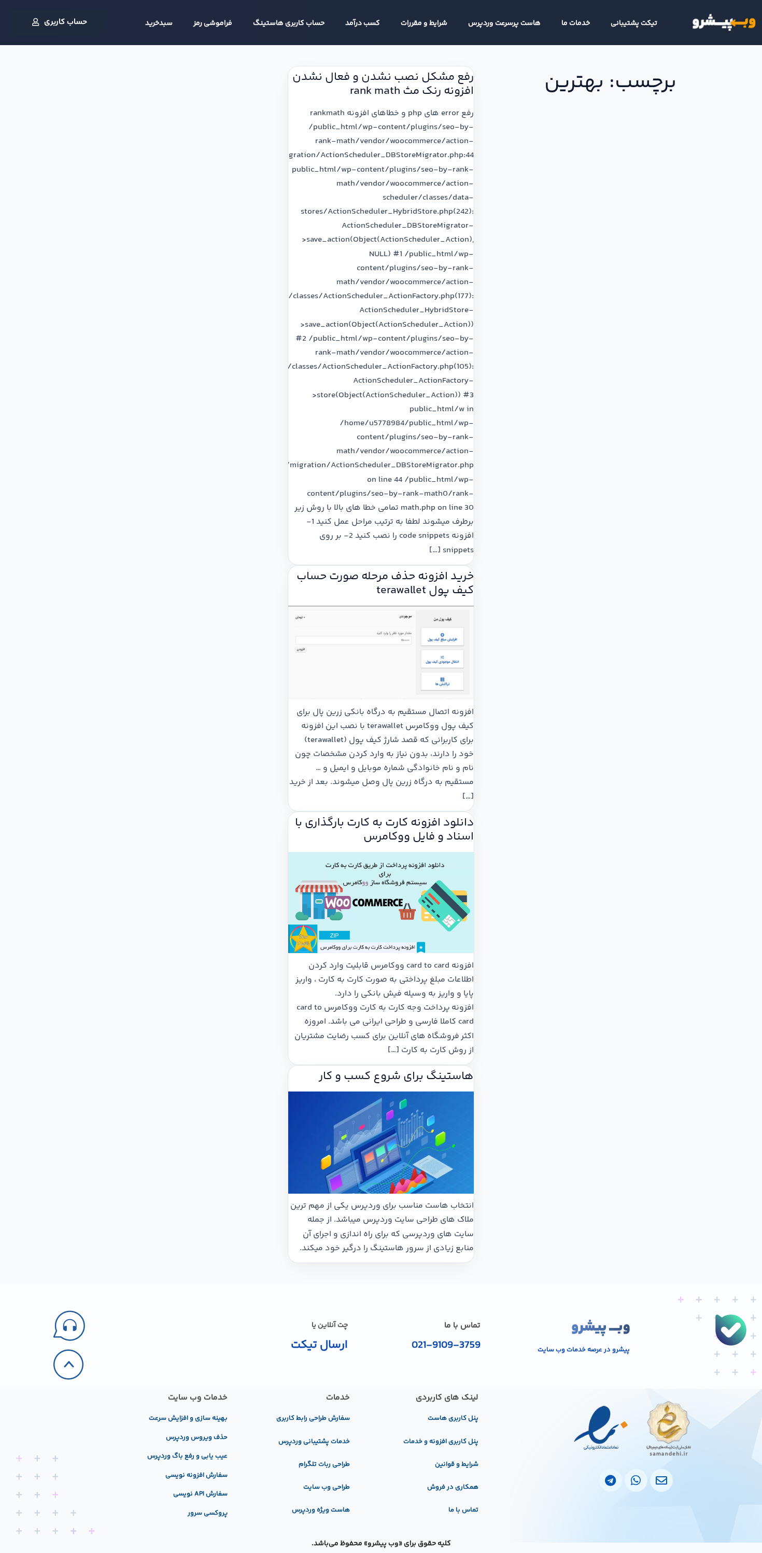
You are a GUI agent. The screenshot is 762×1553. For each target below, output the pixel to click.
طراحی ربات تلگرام (324, 1464)
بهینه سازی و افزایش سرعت (188, 1418)
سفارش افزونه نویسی (196, 1475)
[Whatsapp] (636, 1480)
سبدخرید (159, 23)
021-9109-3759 (446, 1345)
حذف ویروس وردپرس (197, 1437)
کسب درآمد (362, 23)
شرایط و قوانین (456, 1464)
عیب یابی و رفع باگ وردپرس (187, 1456)
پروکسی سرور (208, 1513)
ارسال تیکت (319, 1345)
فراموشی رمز (212, 23)
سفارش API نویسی (200, 1494)
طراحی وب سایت (326, 1487)
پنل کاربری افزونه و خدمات (440, 1441)
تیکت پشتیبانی (634, 23)
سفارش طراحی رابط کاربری (313, 1418)
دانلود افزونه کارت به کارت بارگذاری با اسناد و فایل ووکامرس (384, 830)
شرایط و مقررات (424, 23)
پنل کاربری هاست (453, 1418)
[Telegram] (610, 1480)
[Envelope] (661, 1480)
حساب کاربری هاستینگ (288, 23)
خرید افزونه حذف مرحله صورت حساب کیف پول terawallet (385, 583)
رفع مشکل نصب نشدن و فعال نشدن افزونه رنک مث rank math (383, 84)
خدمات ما (575, 23)
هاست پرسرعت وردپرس (504, 23)
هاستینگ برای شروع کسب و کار (396, 1076)
